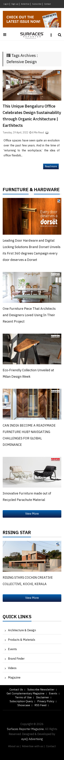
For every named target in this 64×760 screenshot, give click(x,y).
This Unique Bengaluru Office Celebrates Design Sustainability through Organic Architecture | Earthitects (32, 116)
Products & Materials (21, 639)
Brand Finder (16, 658)
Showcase (23, 705)
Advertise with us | (33, 746)
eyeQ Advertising (32, 739)
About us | (14, 746)
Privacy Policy (45, 701)
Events (12, 649)
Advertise (25, 4)
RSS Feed (40, 705)
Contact (47, 4)
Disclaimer (42, 697)
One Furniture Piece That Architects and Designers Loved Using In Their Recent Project (29, 315)
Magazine (14, 677)
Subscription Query (21, 701)
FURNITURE (16, 191)
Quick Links (17, 618)
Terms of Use (23, 697)
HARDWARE (47, 191)
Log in (6, 4)
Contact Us (16, 689)
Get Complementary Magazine (25, 693)
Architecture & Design (22, 630)
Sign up (14, 4)
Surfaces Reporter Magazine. (25, 729)
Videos (12, 668)
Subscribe (36, 4)
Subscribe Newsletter (40, 689)
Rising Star (17, 534)
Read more (51, 166)
